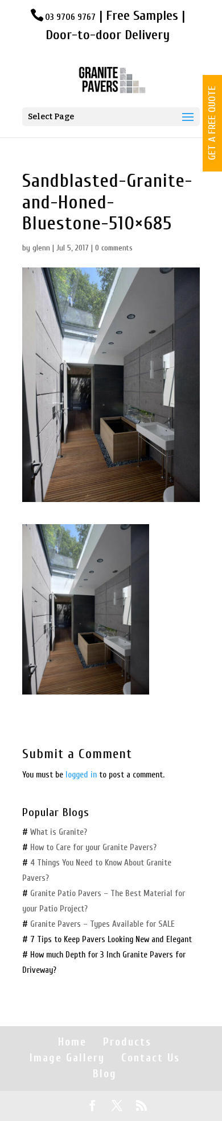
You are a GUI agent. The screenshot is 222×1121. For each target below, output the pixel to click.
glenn (41, 248)
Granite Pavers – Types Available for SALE (102, 924)
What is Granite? (58, 832)
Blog (105, 1074)
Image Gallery (67, 1058)
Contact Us (150, 1058)
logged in (81, 775)
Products (127, 1042)
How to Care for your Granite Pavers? (94, 847)
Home (72, 1042)
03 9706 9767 (70, 17)
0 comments (114, 248)
